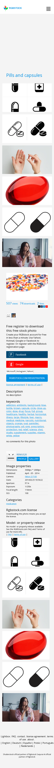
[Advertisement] (27, 42)
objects (10, 423)
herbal (30, 414)
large (16, 417)
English (6, 742)
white (9, 435)
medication (11, 503)
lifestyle (24, 417)
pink (27, 426)
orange (18, 423)
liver (31, 417)
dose (15, 411)
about (30, 739)
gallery (34, 458)
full (33, 411)
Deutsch (16, 742)
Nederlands (27, 746)
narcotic (29, 420)
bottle (9, 408)
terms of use (20, 534)
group (39, 411)
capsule (25, 408)
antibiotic (21, 405)
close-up (41, 408)
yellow (16, 435)
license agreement (36, 736)
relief (25, 429)
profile (22, 458)
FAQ (10, 534)
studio (9, 432)
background (34, 405)
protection (11, 429)
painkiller (34, 423)
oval (26, 423)
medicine (19, 420)
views (15, 303)
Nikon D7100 (31, 476)
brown (17, 408)
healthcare (11, 414)
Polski (37, 742)
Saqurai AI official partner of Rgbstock (35, 755)
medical (10, 420)
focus (27, 411)
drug (21, 411)
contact (21, 736)
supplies (31, 432)
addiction (11, 405)
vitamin (41, 432)
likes (41, 303)
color (8, 411)
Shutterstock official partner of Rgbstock (19, 754)
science (33, 429)
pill (22, 426)
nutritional (40, 420)
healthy (22, 414)
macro (38, 417)
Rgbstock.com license (21, 510)
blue (43, 405)
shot (40, 429)
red (20, 429)
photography (13, 426)
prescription (37, 426)
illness (9, 417)
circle (33, 408)
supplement (20, 432)
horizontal (40, 414)
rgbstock (15, 8)
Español (27, 742)
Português (48, 742)
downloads (29, 303)
